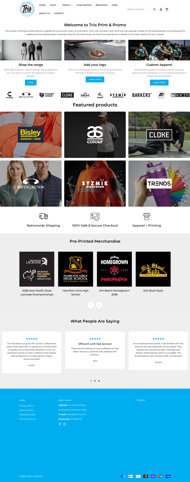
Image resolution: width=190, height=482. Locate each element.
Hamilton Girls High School (76, 292)
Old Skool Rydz (153, 290)
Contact (59, 13)
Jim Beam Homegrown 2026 (114, 292)
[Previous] (91, 305)
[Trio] (27, 9)
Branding (102, 5)
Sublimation (84, 5)
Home (42, 5)
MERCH (66, 5)
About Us (44, 13)
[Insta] (64, 424)
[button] (167, 9)
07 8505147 (76, 419)
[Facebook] (60, 424)
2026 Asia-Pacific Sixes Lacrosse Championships (36, 292)
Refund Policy (26, 410)
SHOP (53, 5)
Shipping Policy (27, 414)
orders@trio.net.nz (76, 414)
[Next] (99, 305)
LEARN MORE (95, 79)
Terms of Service (27, 419)
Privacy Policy (26, 406)
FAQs (114, 5)
